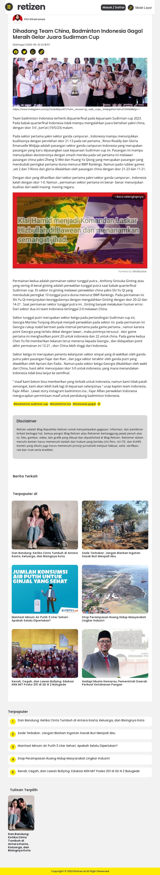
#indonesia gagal (84, 404)
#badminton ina (60, 404)
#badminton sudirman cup (31, 404)
